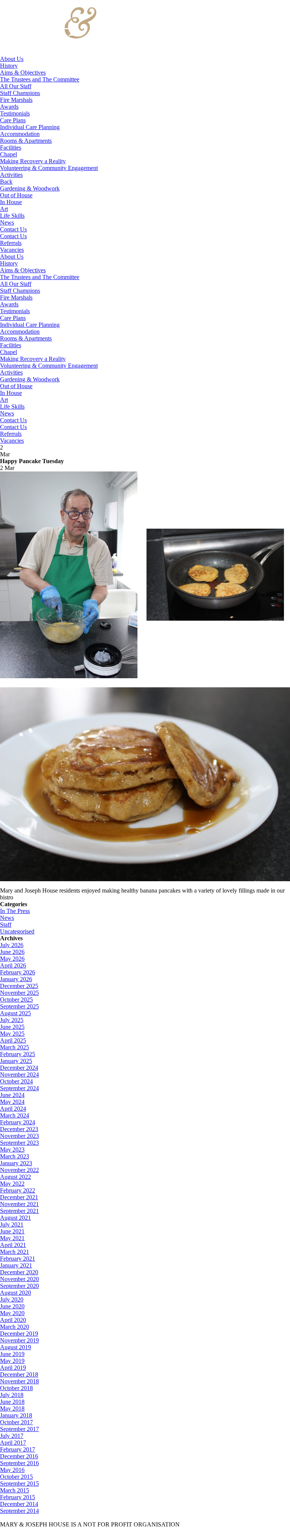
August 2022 (15, 1177)
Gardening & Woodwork (30, 188)
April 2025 (13, 1040)
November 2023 (19, 1136)
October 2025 (16, 999)
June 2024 (12, 1095)
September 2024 (19, 1088)
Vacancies (12, 250)
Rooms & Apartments (26, 140)
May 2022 (12, 1183)
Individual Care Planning (30, 127)
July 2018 (11, 1395)
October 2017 (16, 1422)
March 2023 (14, 1156)
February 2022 (17, 1190)
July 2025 (11, 1020)
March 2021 (14, 1252)
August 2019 (15, 1347)
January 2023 (16, 1163)
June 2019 (12, 1354)
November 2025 (19, 993)
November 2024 (19, 1074)
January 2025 (16, 1061)
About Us (11, 59)
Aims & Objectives (23, 72)
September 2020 (19, 1286)
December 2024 (19, 1067)
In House (11, 202)
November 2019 (19, 1340)
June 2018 (12, 1401)
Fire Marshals (16, 100)
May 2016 (12, 1470)
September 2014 (19, 1511)
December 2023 (19, 1129)
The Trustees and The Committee (39, 79)
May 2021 (12, 1238)
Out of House (16, 195)
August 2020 (15, 1292)
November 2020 (19, 1279)
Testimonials (15, 113)
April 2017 (13, 1442)
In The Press (15, 911)
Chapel (8, 154)
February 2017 (17, 1449)
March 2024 (14, 1115)
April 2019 (13, 1367)
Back (6, 181)
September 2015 (19, 1483)
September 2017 (19, 1429)
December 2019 (19, 1333)
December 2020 (19, 1272)
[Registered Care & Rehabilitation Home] (48, 52)
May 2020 (12, 1313)
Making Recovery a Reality (33, 161)
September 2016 (19, 1463)
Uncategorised (17, 931)
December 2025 (19, 986)
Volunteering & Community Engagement (49, 168)
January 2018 (16, 1415)
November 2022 (19, 1170)
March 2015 (14, 1490)
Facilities (10, 147)
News (7, 222)
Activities (11, 175)
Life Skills (12, 215)
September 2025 (19, 1006)
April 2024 (13, 1108)
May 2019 (12, 1361)
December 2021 (19, 1197)
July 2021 (11, 1224)
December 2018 (19, 1374)
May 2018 (12, 1408)
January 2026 (16, 979)
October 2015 (16, 1476)
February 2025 (17, 1054)
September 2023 (19, 1142)
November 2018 (19, 1381)
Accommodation (20, 134)
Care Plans (13, 120)
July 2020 (11, 1299)
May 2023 (12, 1149)
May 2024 (12, 1102)
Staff (5, 924)
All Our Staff (15, 86)
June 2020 (12, 1306)
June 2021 (12, 1231)
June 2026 (12, 952)
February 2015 (17, 1497)
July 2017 (11, 1436)
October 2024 (16, 1081)
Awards (9, 106)
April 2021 (13, 1245)
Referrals (11, 243)
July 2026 (11, 945)
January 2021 (16, 1265)
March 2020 (14, 1327)
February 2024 (17, 1122)
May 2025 (12, 1033)
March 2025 (14, 1047)
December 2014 (19, 1504)
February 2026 (17, 972)
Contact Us (13, 229)
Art (4, 209)
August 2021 (15, 1217)
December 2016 (19, 1456)
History (9, 65)
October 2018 (16, 1388)
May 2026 (12, 958)
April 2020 (13, 1320)
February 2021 (17, 1258)
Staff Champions (20, 93)
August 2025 (15, 1013)
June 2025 (12, 1027)
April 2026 (13, 965)
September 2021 (19, 1211)
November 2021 (19, 1204)
